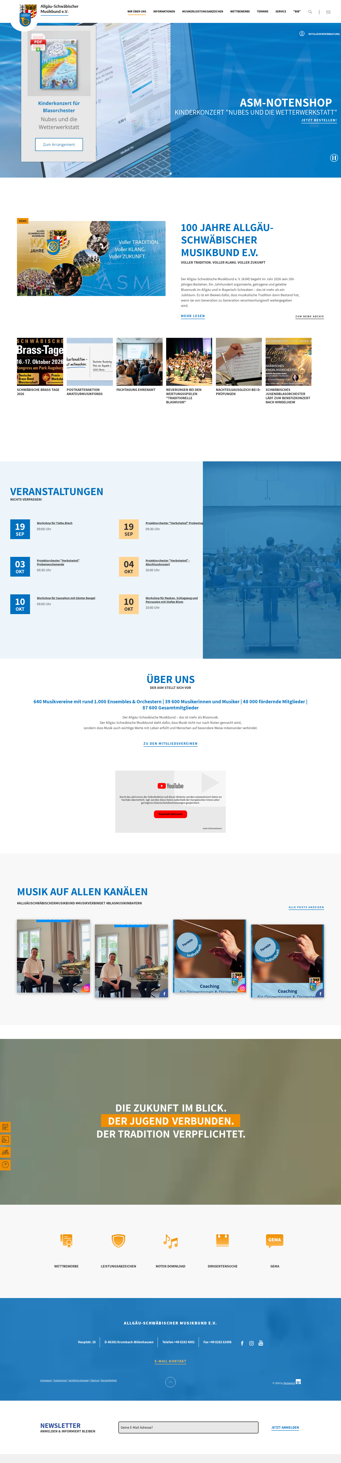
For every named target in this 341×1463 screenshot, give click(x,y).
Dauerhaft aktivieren (170, 814)
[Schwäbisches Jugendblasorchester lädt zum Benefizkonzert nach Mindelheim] (289, 362)
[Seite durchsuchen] (310, 11)
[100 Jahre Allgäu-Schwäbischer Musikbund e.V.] (91, 258)
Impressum (46, 1380)
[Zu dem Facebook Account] (242, 1343)
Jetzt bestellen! (167, 120)
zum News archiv (309, 316)
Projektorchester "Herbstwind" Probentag (174, 523)
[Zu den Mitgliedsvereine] (5, 1152)
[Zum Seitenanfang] (170, 1382)
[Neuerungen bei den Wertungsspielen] (189, 362)
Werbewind (289, 1383)
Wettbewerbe (240, 11)
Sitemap (94, 1380)
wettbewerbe (66, 1266)
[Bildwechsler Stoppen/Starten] (334, 158)
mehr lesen (193, 316)
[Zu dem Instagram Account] (251, 1343)
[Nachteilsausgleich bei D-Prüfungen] (239, 362)
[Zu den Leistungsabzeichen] (118, 1246)
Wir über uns (136, 11)
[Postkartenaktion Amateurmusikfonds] (90, 362)
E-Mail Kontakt (170, 1361)
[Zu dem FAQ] (5, 1165)
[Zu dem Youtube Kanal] (261, 1342)
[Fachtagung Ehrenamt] (139, 362)
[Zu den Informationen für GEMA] (274, 1247)
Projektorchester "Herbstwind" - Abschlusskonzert (168, 562)
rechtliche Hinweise (78, 1380)
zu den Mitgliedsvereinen (170, 743)
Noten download (170, 1266)
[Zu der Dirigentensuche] (222, 1245)
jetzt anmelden (285, 1427)
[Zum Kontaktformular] (328, 12)
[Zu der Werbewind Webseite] (298, 1383)
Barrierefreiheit (109, 1380)
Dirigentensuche (223, 1266)
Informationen (164, 11)
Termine (262, 11)
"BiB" (297, 11)
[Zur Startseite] (24, 20)
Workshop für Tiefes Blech (54, 523)
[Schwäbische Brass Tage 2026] (40, 362)
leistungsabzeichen (118, 1266)
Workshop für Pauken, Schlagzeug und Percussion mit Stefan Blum (172, 600)
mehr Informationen (212, 828)
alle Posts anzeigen (306, 907)
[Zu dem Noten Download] (170, 1247)
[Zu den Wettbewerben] (66, 1246)
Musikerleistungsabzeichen (202, 11)
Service (280, 11)
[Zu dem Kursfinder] (5, 1139)
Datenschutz (60, 1380)
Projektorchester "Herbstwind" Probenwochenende (58, 562)
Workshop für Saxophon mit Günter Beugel (66, 598)
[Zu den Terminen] (5, 1127)
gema (274, 1266)
